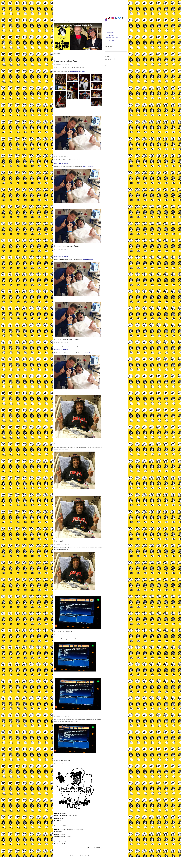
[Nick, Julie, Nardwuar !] (72, 77)
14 (82, 855)
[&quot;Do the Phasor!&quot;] (72, 90)
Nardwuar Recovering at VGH (65, 631)
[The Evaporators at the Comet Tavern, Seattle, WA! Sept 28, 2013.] (60, 82)
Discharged (58, 440)
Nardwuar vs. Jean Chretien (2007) (67, 17)
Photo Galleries (110, 32)
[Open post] (78, 133)
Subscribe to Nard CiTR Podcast (117, 1)
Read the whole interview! (93, 847)
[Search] (126, 50)
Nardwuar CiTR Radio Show (101, 1)
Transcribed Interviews (112, 37)
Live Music (108, 30)
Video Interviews (110, 40)
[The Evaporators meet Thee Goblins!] (96, 77)
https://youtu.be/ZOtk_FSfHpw (61, 163)
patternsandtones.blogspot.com (77, 71)
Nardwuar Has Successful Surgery (67, 153)
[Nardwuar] (96, 93)
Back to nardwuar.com (61, 1)
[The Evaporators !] (96, 85)
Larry (68, 21)
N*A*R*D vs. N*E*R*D (62, 760)
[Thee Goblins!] (84, 82)
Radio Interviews (110, 35)
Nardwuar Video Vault (87, 1)
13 (80, 855)
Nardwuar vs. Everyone (75, 1)
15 (85, 855)
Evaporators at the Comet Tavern (66, 61)
